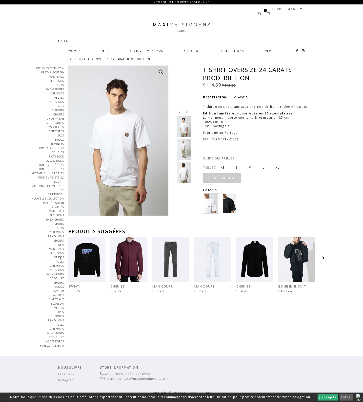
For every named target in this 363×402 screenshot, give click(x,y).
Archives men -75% (146, 51)
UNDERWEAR (55, 118)
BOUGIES (58, 152)
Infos (346, 397)
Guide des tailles (218, 158)
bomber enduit (292, 286)
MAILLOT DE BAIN (52, 345)
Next (310, 259)
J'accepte (328, 397)
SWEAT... (75, 286)
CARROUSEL (56, 194)
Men (105, 51)
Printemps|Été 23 (51, 169)
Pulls (60, 85)
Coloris (210, 190)
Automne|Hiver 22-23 (47, 173)
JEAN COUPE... (164, 286)
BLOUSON (57, 303)
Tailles (209, 167)
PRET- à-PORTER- (52, 72)
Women (74, 51)
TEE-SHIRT (57, 278)
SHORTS (59, 282)
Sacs (61, 135)
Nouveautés (54, 207)
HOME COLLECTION (51, 148)
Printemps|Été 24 (51, 165)
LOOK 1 (59, 181)
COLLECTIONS (232, 51)
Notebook (56, 156)
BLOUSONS (56, 81)
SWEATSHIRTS (55, 274)
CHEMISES (57, 93)
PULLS (60, 261)
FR (60, 41)
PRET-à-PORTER (53, 202)
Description (215, 97)
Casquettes (55, 127)
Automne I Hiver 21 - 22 (48, 188)
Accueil (76, 59)
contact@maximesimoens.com (143, 379)
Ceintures (56, 131)
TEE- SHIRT (56, 337)
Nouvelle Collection (48, 198)
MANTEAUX (56, 76)
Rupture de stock (222, 178)
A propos (192, 51)
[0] (268, 13)
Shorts (59, 114)
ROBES (59, 316)
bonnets (57, 144)
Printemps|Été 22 (51, 177)
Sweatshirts (55, 89)
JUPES (60, 312)
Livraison (239, 97)
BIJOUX (59, 139)
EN (66, 41)
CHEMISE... (119, 286)
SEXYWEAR (57, 291)
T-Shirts (58, 110)
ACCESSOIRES (55, 123)
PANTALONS (56, 102)
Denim (59, 106)
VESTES (59, 97)
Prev (73, 259)
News (269, 51)
